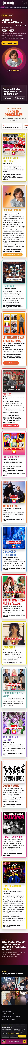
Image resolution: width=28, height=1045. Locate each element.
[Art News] (2, 7)
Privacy (18, 1016)
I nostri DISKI (5, 1016)
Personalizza (14, 1036)
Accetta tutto (22, 1036)
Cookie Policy (5, 1019)
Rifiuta (5, 1036)
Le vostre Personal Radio (13, 254)
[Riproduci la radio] (24, 1041)
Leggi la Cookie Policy (13, 1033)
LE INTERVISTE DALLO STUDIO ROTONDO (14, 338)
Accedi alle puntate (12, 363)
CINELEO (7, 394)
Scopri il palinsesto (10, 43)
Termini (12, 1019)
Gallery (12, 1016)
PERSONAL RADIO (12, 210)
